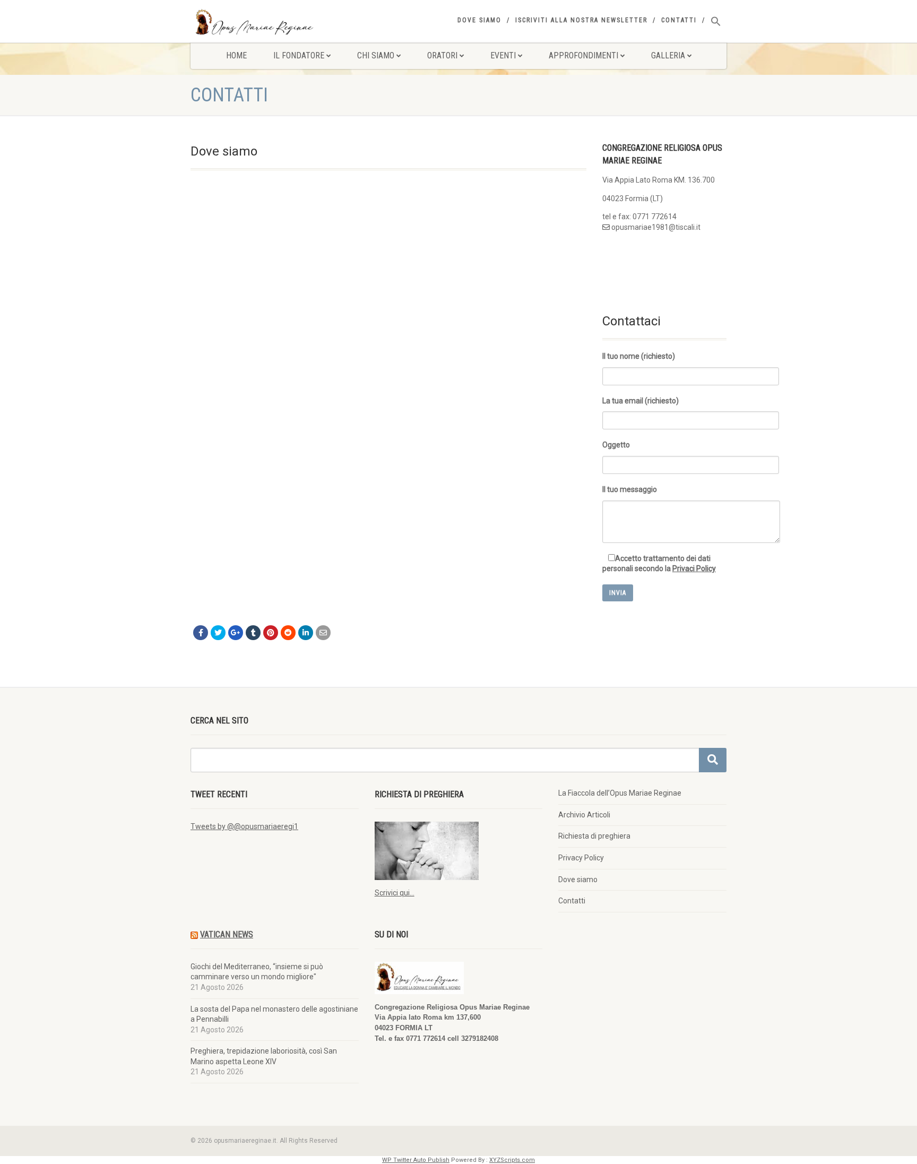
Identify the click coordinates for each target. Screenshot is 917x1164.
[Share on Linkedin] (305, 632)
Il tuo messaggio (629, 489)
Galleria (668, 55)
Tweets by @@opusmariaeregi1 (244, 826)
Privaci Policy (694, 568)
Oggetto (616, 445)
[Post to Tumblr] (253, 632)
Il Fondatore (298, 55)
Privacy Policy (581, 857)
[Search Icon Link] (716, 22)
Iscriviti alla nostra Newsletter (581, 20)
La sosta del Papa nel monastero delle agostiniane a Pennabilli (274, 1014)
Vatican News (226, 934)
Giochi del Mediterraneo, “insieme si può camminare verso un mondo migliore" (257, 971)
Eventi (503, 55)
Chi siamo (375, 55)
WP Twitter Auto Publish (415, 1160)
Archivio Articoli (584, 815)
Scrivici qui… (394, 893)
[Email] (323, 632)
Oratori (442, 55)
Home (236, 55)
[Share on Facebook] (200, 632)
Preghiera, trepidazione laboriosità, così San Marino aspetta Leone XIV (264, 1056)
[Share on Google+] (235, 632)
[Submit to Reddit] (288, 632)
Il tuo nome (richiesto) (638, 356)
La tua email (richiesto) (640, 400)
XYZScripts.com (512, 1160)
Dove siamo (479, 20)
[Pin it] (270, 632)
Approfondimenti (583, 55)
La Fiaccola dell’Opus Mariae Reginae (619, 793)
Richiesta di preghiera (594, 836)
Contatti (679, 20)
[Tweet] (218, 632)
